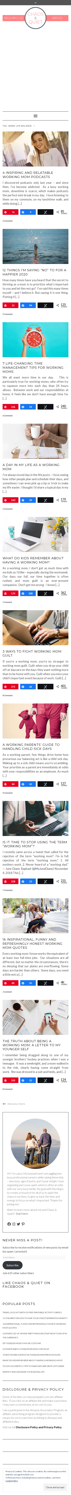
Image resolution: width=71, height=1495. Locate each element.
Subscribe (12, 1265)
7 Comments (8, 890)
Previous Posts (16, 1104)
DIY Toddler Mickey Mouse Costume (22, 1343)
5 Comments (8, 314)
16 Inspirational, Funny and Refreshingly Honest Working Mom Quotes (33, 944)
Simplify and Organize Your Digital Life (24, 1372)
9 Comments (8, 793)
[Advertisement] (35, 68)
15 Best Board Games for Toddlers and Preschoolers (31, 1354)
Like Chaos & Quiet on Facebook (26, 1285)
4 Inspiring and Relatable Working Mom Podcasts (28, 175)
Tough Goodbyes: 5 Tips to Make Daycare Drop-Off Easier (33, 1366)
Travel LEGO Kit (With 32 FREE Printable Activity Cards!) (32, 1312)
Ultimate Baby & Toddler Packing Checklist (26, 1349)
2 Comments (8, 221)
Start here (22, 1213)
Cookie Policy (12, 1480)
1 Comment (7, 602)
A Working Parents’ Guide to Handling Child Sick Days (31, 747)
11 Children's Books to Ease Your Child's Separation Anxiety (35, 1318)
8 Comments (8, 695)
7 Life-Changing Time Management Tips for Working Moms (33, 368)
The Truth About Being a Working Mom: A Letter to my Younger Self (32, 1045)
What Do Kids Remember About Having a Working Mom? (33, 560)
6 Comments (8, 415)
